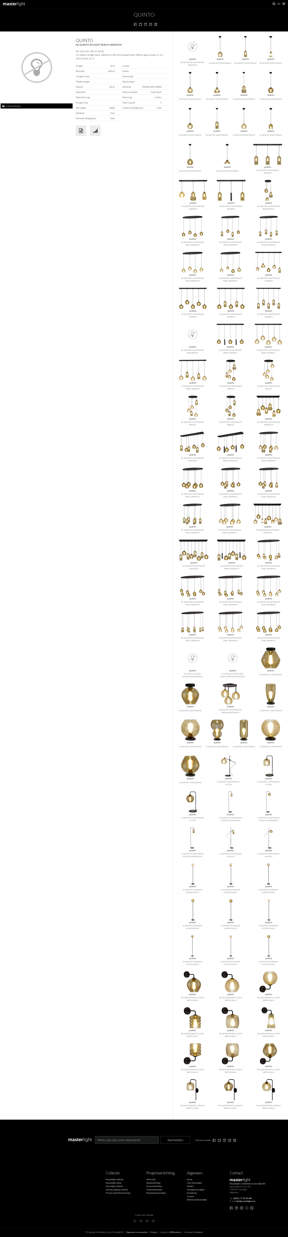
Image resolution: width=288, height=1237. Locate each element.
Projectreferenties (154, 1189)
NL (278, 3)
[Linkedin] (145, 24)
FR (153, 1221)
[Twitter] (140, 24)
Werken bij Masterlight (197, 1199)
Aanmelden (175, 1140)
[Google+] (155, 24)
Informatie (151, 1179)
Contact (190, 1196)
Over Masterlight (194, 1183)
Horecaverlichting (154, 1186)
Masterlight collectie (114, 1179)
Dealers (190, 1186)
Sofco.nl (199, 1232)
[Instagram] (246, 1208)
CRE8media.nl (175, 1232)
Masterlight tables (114, 1183)
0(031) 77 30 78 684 (242, 1198)
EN (147, 1221)
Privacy (154, 1232)
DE (141, 1221)
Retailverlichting (153, 1183)
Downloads (192, 1193)
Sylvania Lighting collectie (117, 1189)
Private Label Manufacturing (118, 1193)
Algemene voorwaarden (136, 1232)
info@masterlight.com (245, 1201)
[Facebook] (135, 24)
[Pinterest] (150, 24)
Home (189, 1179)
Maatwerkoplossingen (156, 1193)
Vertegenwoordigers (196, 1189)
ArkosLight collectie (114, 1186)
